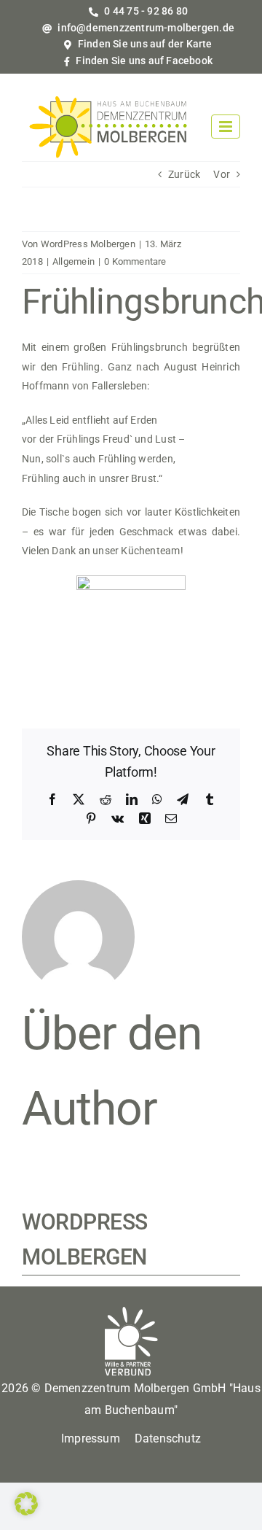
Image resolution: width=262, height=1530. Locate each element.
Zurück (184, 174)
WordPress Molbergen (88, 243)
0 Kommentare (135, 261)
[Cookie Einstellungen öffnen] (26, 1512)
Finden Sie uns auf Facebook (143, 60)
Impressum (90, 1438)
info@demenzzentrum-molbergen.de (144, 28)
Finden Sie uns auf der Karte (144, 44)
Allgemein (73, 261)
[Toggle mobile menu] (225, 126)
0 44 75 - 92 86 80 (145, 11)
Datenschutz (168, 1438)
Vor (221, 174)
